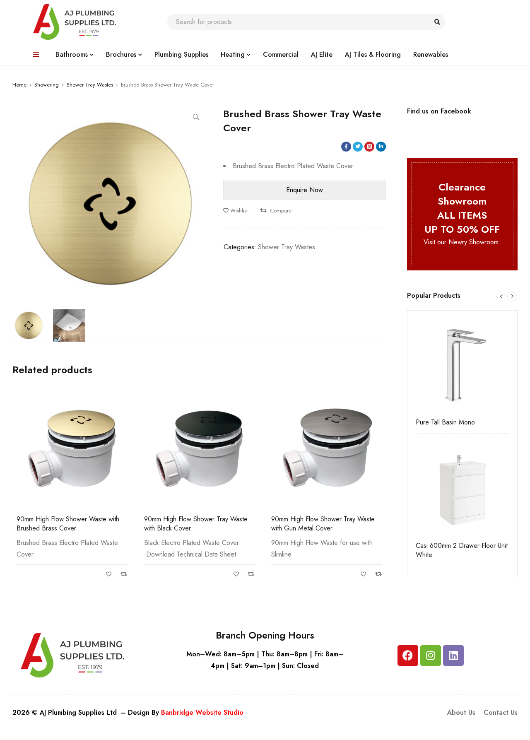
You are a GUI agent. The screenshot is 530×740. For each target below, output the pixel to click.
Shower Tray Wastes (90, 85)
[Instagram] (430, 655)
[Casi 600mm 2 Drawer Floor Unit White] (462, 488)
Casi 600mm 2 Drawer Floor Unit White (462, 550)
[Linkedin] (453, 655)
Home (19, 85)
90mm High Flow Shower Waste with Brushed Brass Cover (68, 523)
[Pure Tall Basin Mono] (462, 365)
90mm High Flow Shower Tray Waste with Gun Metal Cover (323, 523)
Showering (46, 85)
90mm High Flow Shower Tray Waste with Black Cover (196, 523)
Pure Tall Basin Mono (445, 422)
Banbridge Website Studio (202, 712)
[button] (196, 117)
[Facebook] (408, 655)
